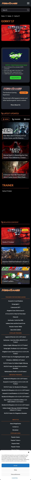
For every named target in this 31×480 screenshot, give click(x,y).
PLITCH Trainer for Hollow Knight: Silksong (15, 363)
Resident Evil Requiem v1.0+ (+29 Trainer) (15, 378)
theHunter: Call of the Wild (15, 320)
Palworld (15, 317)
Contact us (15, 426)
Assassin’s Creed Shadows (15, 301)
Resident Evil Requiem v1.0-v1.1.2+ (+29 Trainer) (15, 405)
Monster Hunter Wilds (15, 326)
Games (9, 16)
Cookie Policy (15, 478)
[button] (28, 452)
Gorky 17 (17, 16)
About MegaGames (15, 423)
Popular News (15, 450)
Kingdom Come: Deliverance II (15, 310)
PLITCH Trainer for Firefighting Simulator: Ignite (15, 356)
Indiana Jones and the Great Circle (15, 323)
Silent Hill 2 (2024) (15, 329)
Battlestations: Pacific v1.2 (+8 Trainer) (15, 371)
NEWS (7, 119)
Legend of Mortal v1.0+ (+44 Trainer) (15, 337)
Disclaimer (15, 430)
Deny (15, 470)
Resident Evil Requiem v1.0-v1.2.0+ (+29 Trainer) (15, 396)
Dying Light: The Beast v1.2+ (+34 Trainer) (15, 348)
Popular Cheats (15, 446)
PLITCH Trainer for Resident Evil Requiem (15, 387)
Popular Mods (15, 443)
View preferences (15, 474)
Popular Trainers (15, 440)
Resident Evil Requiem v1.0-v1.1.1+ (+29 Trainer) (15, 390)
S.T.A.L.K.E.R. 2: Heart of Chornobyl (15, 313)
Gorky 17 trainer (7, 191)
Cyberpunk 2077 (15, 307)
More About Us (15, 105)
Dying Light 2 (15, 304)
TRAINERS (17, 119)
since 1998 (23, 92)
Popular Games (15, 437)
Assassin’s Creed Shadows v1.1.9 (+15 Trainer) (15, 393)
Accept (15, 465)
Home (3, 16)
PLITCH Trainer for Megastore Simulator (15, 413)
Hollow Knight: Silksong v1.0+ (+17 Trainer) (15, 345)
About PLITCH (16, 77)
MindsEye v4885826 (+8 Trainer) (15, 360)
